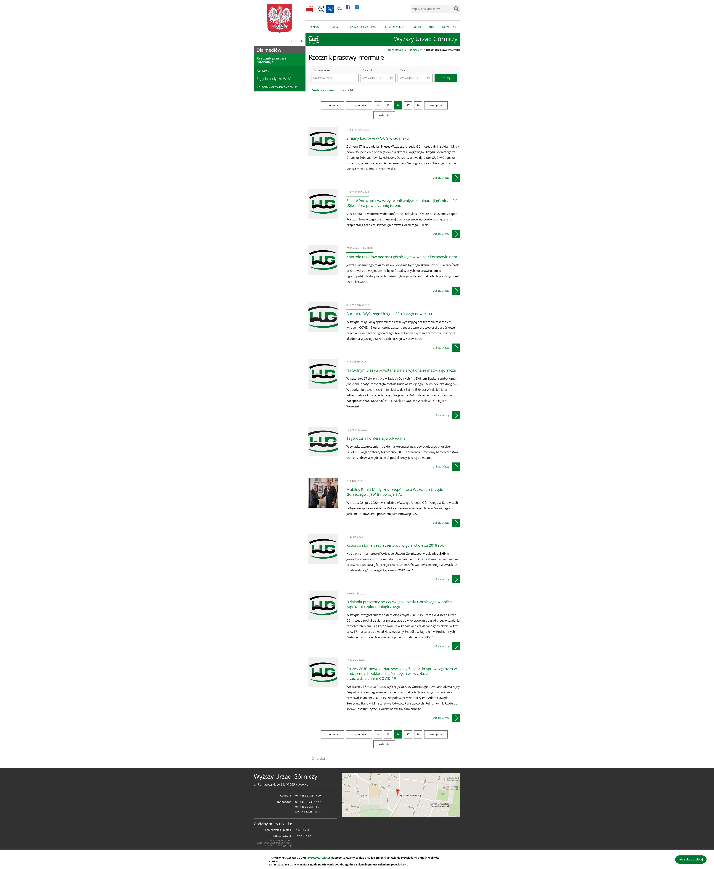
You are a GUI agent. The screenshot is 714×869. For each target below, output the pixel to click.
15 (388, 105)
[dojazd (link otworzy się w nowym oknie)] (401, 795)
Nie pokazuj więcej (691, 859)
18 (418, 105)
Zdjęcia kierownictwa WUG (277, 87)
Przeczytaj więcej (319, 857)
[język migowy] (330, 9)
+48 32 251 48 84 (310, 811)
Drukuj (321, 758)
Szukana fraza (322, 70)
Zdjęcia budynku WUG (274, 78)
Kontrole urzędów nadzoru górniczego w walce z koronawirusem (401, 256)
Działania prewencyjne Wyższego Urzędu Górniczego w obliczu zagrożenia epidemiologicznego (400, 604)
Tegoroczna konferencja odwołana (376, 438)
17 (408, 105)
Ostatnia (384, 115)
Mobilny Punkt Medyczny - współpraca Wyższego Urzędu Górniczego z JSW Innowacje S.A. (394, 492)
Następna (436, 105)
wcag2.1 (321, 9)
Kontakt (262, 70)
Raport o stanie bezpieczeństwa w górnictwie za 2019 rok (395, 545)
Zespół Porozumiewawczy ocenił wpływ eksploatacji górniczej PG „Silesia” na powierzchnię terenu (401, 203)
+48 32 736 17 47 (310, 802)
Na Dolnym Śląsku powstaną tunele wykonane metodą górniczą (401, 370)
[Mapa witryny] (339, 9)
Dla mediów (415, 49)
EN (301, 41)
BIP (309, 9)
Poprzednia (359, 105)
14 (378, 105)
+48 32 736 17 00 (310, 795)
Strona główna (395, 49)
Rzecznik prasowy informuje (271, 60)
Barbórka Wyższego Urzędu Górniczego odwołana (389, 313)
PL (292, 41)
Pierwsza (332, 105)
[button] (391, 78)
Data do (404, 70)
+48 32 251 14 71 (310, 806)
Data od (367, 70)
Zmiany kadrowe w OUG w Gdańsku (377, 138)
